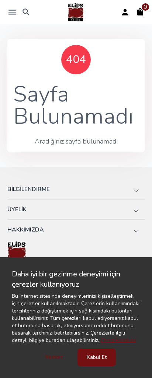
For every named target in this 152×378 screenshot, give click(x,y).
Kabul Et (97, 357)
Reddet (53, 357)
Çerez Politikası (118, 340)
